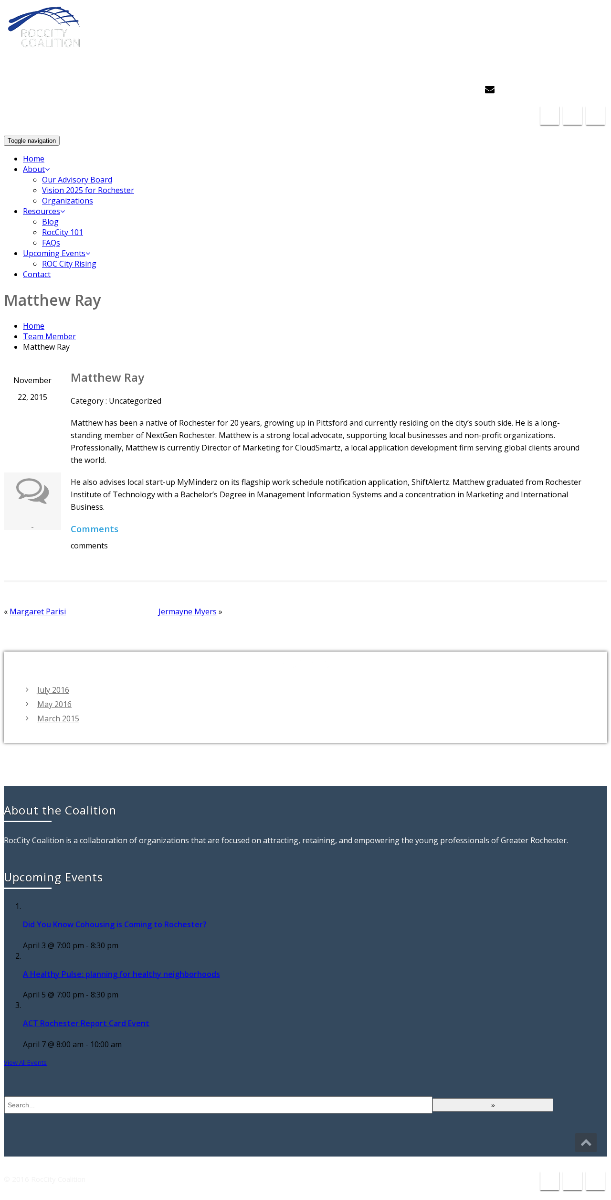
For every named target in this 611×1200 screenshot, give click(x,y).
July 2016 (53, 690)
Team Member (49, 336)
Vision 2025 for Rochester (88, 190)
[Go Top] (586, 1142)
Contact (37, 274)
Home (33, 158)
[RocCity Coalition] (47, 42)
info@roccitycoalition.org (550, 89)
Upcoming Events (54, 253)
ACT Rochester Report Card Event (86, 1023)
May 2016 (54, 704)
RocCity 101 (62, 232)
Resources (41, 211)
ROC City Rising (69, 263)
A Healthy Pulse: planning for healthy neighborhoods (121, 974)
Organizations (67, 200)
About (34, 169)
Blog (50, 221)
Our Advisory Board (77, 179)
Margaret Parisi (38, 611)
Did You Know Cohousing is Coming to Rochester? (115, 924)
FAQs (51, 242)
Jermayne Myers (187, 611)
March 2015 (58, 718)
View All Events (25, 1062)
